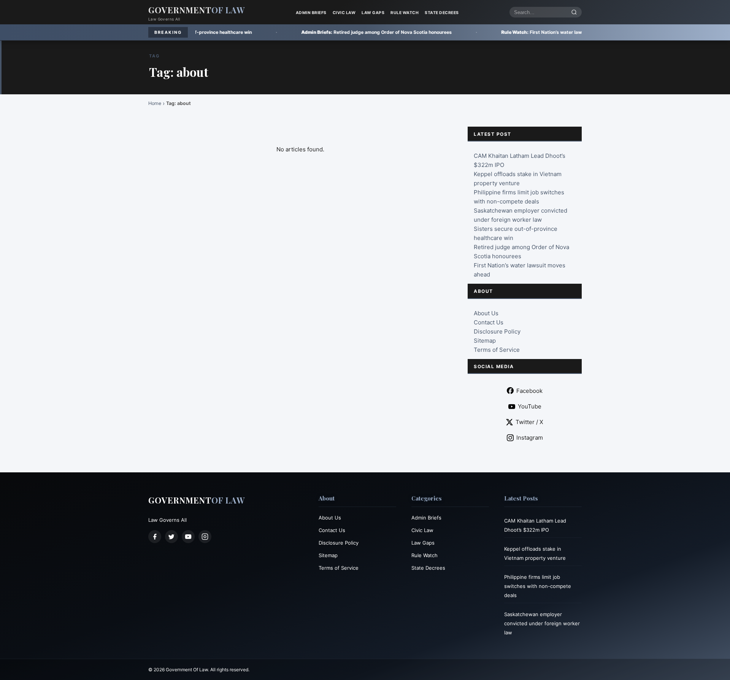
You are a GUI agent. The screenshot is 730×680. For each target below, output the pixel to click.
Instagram (529, 437)
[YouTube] (188, 536)
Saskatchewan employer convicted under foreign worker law (542, 623)
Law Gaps (373, 12)
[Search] (574, 12)
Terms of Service (497, 349)
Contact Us (488, 322)
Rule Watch (404, 12)
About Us (486, 313)
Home (154, 103)
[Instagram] (204, 536)
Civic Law (344, 12)
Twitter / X (529, 422)
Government (196, 10)
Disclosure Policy (497, 331)
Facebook (529, 390)
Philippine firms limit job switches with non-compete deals (537, 586)
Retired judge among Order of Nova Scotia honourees (332, 32)
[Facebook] (154, 536)
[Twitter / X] (171, 536)
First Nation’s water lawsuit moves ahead (516, 32)
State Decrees (442, 12)
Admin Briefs (311, 12)
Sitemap (485, 340)
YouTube (529, 406)
